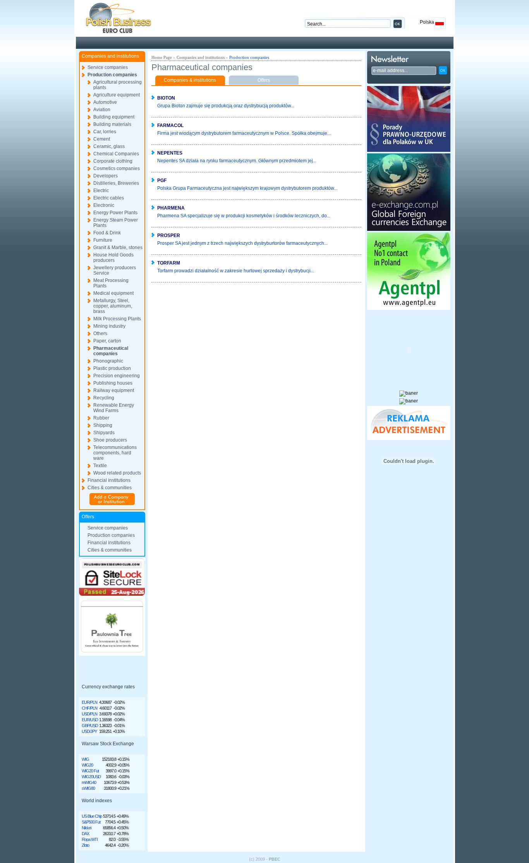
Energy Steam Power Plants (115, 222)
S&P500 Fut (91, 822)
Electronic (103, 205)
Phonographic (108, 361)
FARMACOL (170, 125)
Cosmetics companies (116, 168)
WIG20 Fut (90, 770)
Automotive (105, 102)
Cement (101, 139)
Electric (101, 190)
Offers (264, 80)
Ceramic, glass (109, 146)
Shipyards (104, 432)
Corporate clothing (112, 161)
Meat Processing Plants (111, 283)
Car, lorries (104, 131)
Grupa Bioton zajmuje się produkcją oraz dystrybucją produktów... (225, 105)
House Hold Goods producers (113, 257)
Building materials (112, 124)
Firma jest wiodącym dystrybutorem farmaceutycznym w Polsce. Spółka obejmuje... (244, 133)
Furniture (102, 240)
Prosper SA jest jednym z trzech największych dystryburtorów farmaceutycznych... (242, 243)
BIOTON (166, 98)
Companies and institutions (201, 57)
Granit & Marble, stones (118, 247)
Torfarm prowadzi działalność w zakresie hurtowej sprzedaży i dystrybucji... (235, 270)
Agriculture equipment (116, 95)
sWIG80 (88, 788)
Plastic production (112, 368)
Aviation (101, 109)
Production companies (112, 74)
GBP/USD (90, 725)
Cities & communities (110, 487)
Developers (105, 176)
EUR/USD (90, 719)
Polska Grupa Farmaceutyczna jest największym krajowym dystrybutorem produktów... (247, 188)
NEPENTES (169, 153)
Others (100, 333)
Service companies (108, 67)
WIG (85, 759)
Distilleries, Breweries (116, 183)
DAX (85, 833)
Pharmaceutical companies (110, 351)
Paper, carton (107, 341)
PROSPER (168, 235)
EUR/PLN (89, 702)
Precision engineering (116, 375)
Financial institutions (109, 480)
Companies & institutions (190, 80)
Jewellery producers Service (114, 270)
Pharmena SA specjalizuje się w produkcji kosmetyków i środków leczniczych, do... (243, 215)
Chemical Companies (116, 153)
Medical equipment (113, 293)
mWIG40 (89, 782)
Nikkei (86, 827)
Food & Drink (107, 233)
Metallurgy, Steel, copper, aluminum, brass (112, 306)
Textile (100, 465)
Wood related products (117, 473)
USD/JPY (89, 731)
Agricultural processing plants (117, 84)
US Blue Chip (92, 816)
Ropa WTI (90, 839)
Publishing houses (112, 383)
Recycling (103, 398)
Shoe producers (110, 440)
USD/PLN (89, 714)
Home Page (161, 57)
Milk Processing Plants (117, 318)
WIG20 (87, 765)
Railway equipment (113, 390)
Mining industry (109, 326)
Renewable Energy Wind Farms (113, 407)
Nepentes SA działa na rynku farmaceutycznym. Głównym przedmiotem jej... (236, 160)
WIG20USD (91, 776)
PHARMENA (171, 208)
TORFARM (168, 263)
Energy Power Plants (115, 212)
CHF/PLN (89, 708)
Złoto (85, 845)
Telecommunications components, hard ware (115, 453)
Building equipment (113, 117)
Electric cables (108, 198)
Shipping (102, 425)
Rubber (101, 418)
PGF (162, 180)
